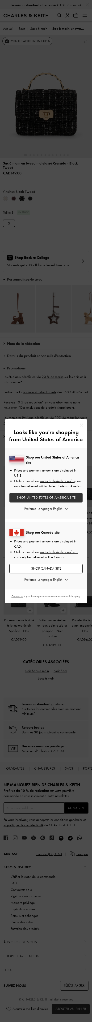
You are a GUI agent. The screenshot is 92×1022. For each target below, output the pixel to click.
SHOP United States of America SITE (46, 497)
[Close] (81, 425)
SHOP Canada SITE (46, 568)
